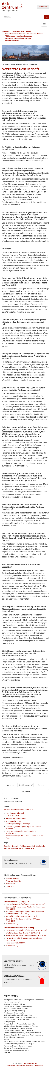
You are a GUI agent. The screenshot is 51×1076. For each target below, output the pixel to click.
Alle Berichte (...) (12, 924)
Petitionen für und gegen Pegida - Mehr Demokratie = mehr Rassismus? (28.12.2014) (25, 913)
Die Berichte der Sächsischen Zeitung (19, 927)
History (6, 1039)
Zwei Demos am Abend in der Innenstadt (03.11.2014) (26, 935)
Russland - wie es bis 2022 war (14, 1004)
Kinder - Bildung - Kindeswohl (14, 1037)
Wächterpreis (13, 961)
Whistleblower (14, 975)
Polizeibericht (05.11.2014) (16, 943)
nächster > (41, 785)
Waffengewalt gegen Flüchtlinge (18, 824)
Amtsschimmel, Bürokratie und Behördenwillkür (20, 1017)
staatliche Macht (17, 848)
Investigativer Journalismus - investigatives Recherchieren (24, 1000)
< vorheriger (10, 785)
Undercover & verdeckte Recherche (16, 1048)
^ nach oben (25, 791)
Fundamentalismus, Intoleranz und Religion (19, 1044)
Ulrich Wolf (10, 886)
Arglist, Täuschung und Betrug (14, 1011)
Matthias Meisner (12, 878)
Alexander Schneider (13, 881)
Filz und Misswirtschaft (12, 1002)
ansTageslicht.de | (30, 1063)
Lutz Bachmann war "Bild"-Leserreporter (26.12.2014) (25, 904)
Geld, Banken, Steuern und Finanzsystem (18, 1015)
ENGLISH (7, 1052)
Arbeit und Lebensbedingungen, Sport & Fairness (21, 1026)
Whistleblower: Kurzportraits (14, 1013)
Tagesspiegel (29, 848)
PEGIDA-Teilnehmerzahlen (16, 818)
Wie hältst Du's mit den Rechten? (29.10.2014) (23, 933)
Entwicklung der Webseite (16, 1066)
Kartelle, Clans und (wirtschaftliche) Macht (18, 1006)
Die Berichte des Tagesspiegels (16, 901)
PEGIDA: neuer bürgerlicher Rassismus (18, 810)
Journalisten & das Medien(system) (16, 1050)
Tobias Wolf (10, 884)
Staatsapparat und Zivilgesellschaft (16, 1019)
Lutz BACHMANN (12, 816)
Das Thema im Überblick (15, 813)
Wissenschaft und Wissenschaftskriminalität (19, 1024)
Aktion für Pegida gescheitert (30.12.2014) (21, 916)
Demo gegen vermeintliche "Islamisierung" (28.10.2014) (26, 930)
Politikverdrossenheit (27, 846)
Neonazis (15, 846)
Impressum (39, 1066)
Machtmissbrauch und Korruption (16, 1008)
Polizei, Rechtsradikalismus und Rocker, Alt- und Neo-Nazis (24, 1041)
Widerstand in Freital (13, 821)
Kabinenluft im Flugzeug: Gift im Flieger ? (18, 1030)
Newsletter (43, 7)
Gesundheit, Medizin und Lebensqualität (18, 1028)
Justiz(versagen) (9, 1022)
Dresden (7, 846)
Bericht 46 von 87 (26, 785)
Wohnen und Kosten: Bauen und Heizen (18, 1046)
